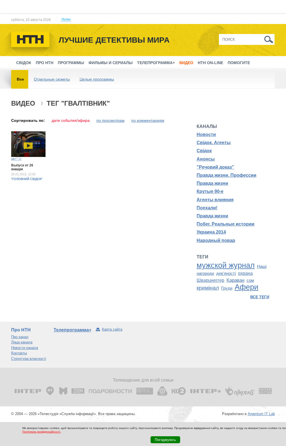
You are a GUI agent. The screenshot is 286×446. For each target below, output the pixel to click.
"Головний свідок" (26, 179)
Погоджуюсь (165, 440)
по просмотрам (110, 120)
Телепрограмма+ (156, 62)
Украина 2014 (211, 232)
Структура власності (28, 359)
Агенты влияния (215, 199)
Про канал (19, 337)
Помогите (239, 62)
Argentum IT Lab (261, 414)
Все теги (259, 297)
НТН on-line (210, 62)
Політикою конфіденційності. (41, 431)
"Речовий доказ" (215, 167)
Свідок (23, 62)
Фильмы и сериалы (111, 62)
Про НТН (44, 62)
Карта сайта (112, 329)
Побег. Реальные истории (225, 224)
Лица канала (21, 342)
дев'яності (226, 273)
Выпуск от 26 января (22, 167)
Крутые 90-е (210, 191)
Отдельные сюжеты (52, 79)
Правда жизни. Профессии (226, 175)
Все (20, 79)
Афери (246, 287)
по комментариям (147, 120)
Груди (226, 288)
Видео (186, 62)
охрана (245, 273)
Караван (235, 280)
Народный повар (216, 240)
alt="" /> (16, 158)
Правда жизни (212, 183)
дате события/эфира (71, 120)
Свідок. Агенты (214, 142)
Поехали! (207, 207)
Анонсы (206, 159)
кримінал (208, 288)
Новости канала (24, 348)
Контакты (19, 353)
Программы (71, 62)
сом (250, 280)
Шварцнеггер (210, 280)
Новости (206, 134)
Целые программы (97, 79)
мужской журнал (226, 265)
